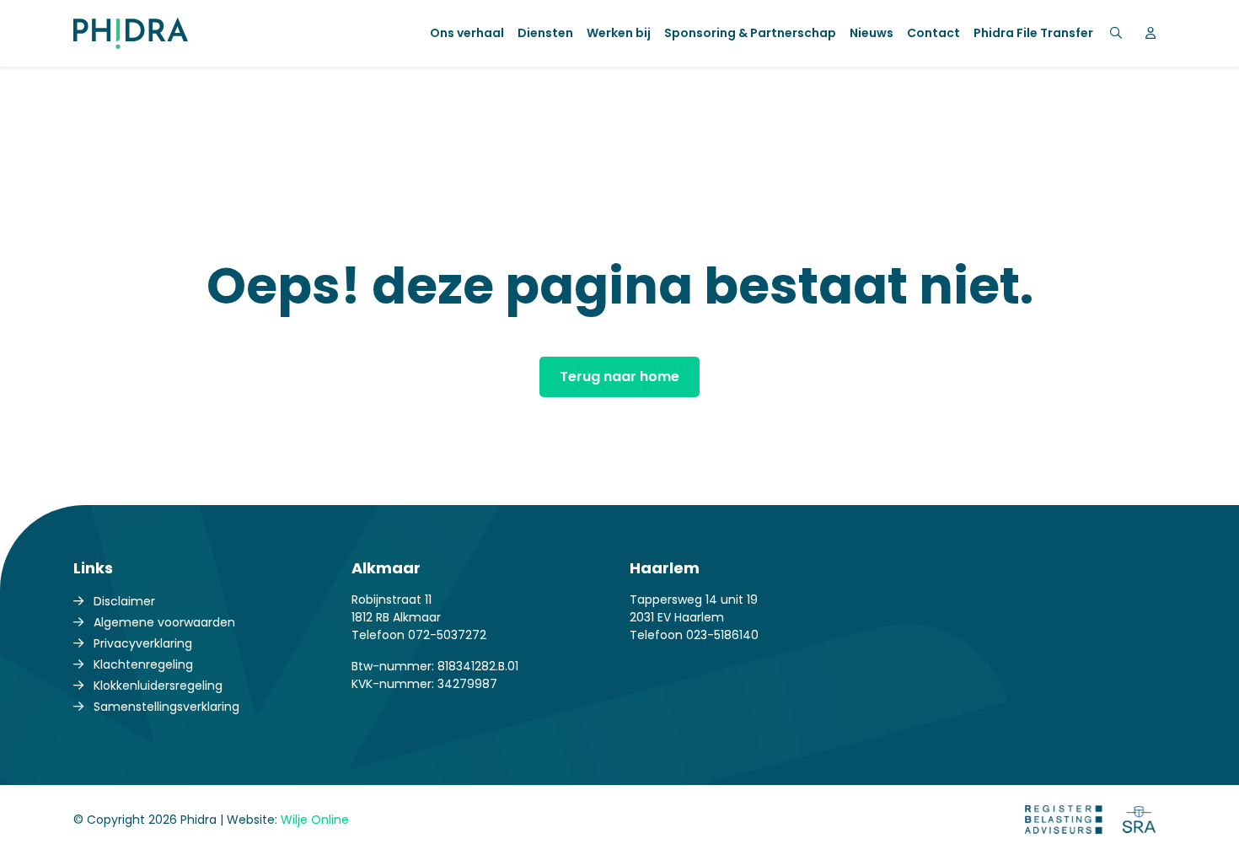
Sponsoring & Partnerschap (750, 32)
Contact (933, 32)
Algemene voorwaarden (164, 622)
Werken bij (619, 32)
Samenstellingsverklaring (166, 706)
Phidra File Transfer (1033, 32)
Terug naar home (619, 376)
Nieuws (871, 32)
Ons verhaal (467, 32)
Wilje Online (315, 819)
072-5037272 (447, 634)
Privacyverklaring (143, 643)
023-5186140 (722, 634)
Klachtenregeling (143, 664)
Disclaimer (124, 601)
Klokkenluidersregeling (158, 685)
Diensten (545, 32)
